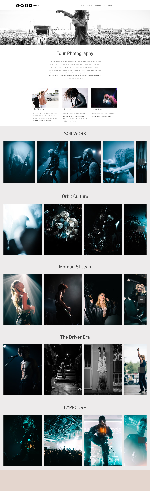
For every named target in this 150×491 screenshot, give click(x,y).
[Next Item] (141, 162)
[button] (89, 5)
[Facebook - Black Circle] (26, 5)
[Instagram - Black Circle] (18, 5)
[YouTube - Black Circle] (22, 5)
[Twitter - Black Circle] (30, 5)
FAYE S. (36, 5)
